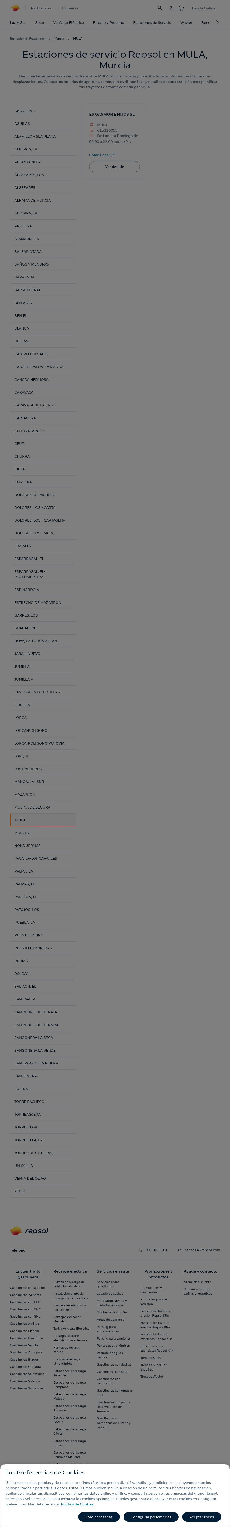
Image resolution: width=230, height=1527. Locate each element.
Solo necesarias (99, 1517)
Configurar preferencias (151, 1517)
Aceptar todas (201, 1517)
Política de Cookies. (77, 1504)
